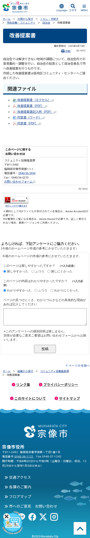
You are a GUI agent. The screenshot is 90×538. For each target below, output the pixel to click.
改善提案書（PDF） (30, 106)
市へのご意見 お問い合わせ (32, 506)
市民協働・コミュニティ (21, 22)
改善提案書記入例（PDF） (35, 112)
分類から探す (25, 19)
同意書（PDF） (27, 123)
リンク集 (22, 385)
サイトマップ (69, 398)
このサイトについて (30, 398)
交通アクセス (19, 477)
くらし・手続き (49, 19)
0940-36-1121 (24, 456)
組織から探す (25, 371)
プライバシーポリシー (60, 385)
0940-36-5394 (26, 173)
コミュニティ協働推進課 (54, 371)
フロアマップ (19, 496)
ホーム (6, 19)
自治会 (46, 22)
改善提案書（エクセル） (34, 100)
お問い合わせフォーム (18, 181)
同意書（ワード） (29, 117)
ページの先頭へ (79, 365)
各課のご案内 (19, 487)
